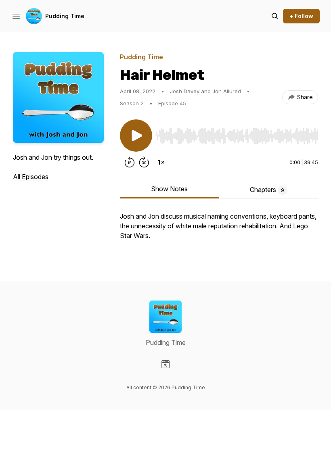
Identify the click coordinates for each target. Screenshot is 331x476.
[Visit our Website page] (165, 364)
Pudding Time (64, 16)
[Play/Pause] (136, 135)
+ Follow (301, 16)
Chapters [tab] (267, 190)
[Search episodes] (275, 16)
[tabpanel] (219, 229)
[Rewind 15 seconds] (129, 162)
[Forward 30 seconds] (144, 162)
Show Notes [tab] (169, 189)
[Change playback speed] (161, 162)
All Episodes (30, 177)
